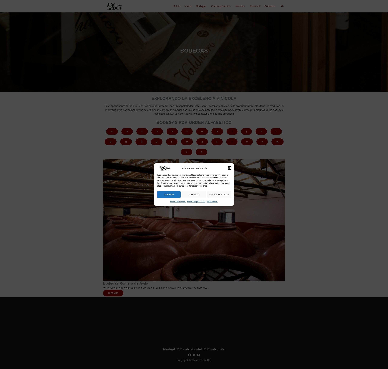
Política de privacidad (196, 201)
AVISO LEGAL (212, 201)
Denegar (194, 194)
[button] (229, 168)
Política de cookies (178, 201)
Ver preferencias (219, 194)
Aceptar (169, 194)
